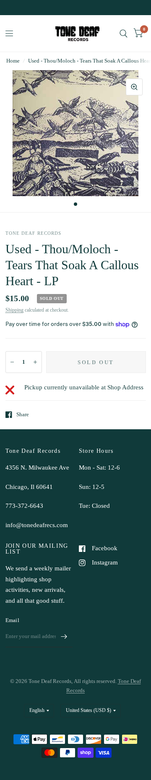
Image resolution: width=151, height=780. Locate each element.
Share (22, 414)
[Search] (123, 33)
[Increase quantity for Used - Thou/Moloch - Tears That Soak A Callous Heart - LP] (35, 362)
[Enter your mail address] (64, 636)
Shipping (14, 310)
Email (12, 620)
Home (13, 61)
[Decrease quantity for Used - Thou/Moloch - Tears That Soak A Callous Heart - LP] (12, 362)
